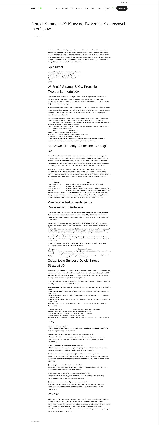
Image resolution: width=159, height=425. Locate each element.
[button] (124, 2)
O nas (86, 8)
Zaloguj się (122, 8)
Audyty (57, 8)
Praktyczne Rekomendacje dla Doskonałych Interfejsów (64, 76)
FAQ (71, 8)
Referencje (79, 8)
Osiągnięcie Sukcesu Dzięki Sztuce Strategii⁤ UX (62, 78)
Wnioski (50, 82)
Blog (99, 8)
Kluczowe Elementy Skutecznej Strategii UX (61, 74)
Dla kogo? (65, 8)
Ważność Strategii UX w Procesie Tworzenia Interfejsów (64, 72)
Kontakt (93, 8)
